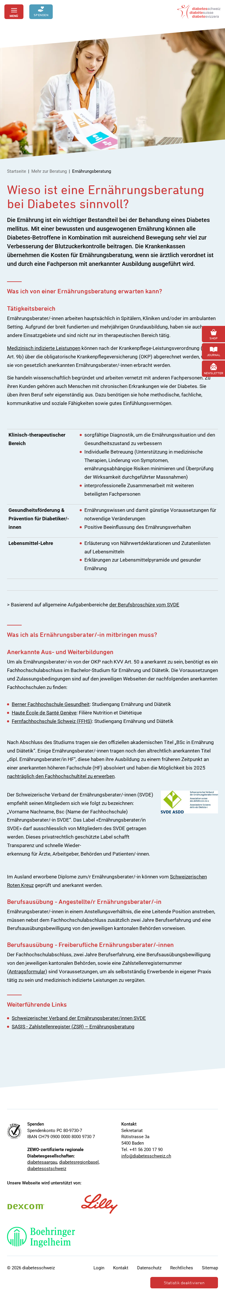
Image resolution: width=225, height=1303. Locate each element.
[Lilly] (99, 1204)
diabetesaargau (42, 1162)
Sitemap (210, 1267)
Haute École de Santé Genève (44, 713)
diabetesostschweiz (46, 1168)
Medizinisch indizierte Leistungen (43, 348)
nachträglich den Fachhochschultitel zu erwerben (61, 776)
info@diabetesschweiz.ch (146, 1156)
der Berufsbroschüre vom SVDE (144, 605)
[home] (199, 11)
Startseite (16, 171)
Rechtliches (181, 1267)
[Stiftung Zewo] (14, 1131)
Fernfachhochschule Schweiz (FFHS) (52, 721)
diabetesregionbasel (79, 1162)
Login (98, 1267)
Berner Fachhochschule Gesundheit (51, 704)
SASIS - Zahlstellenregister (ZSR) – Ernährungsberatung (73, 1027)
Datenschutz (149, 1267)
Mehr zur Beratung (49, 171)
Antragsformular (27, 971)
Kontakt (120, 1267)
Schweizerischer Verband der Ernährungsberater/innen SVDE (79, 1018)
